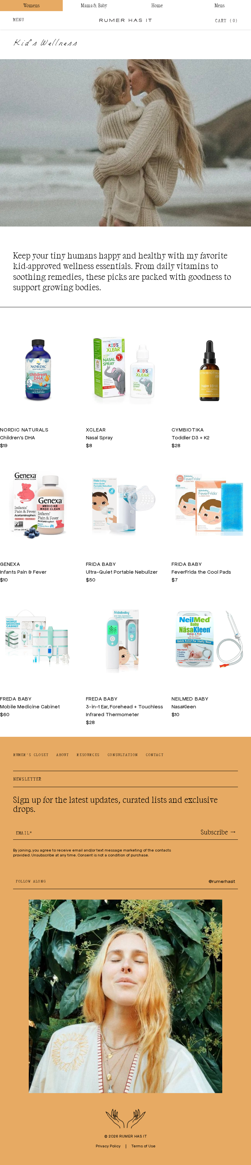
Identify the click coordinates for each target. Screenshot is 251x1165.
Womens (31, 5)
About (62, 755)
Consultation (123, 755)
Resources (87, 755)
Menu (18, 20)
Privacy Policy (108, 1146)
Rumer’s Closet (30, 755)
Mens (220, 5)
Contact (154, 755)
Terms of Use (143, 1146)
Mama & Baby (94, 5)
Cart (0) (226, 21)
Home (157, 5)
